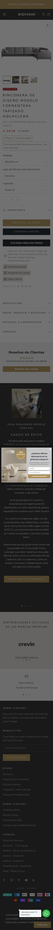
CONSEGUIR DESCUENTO (39, 476)
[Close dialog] (50, 449)
